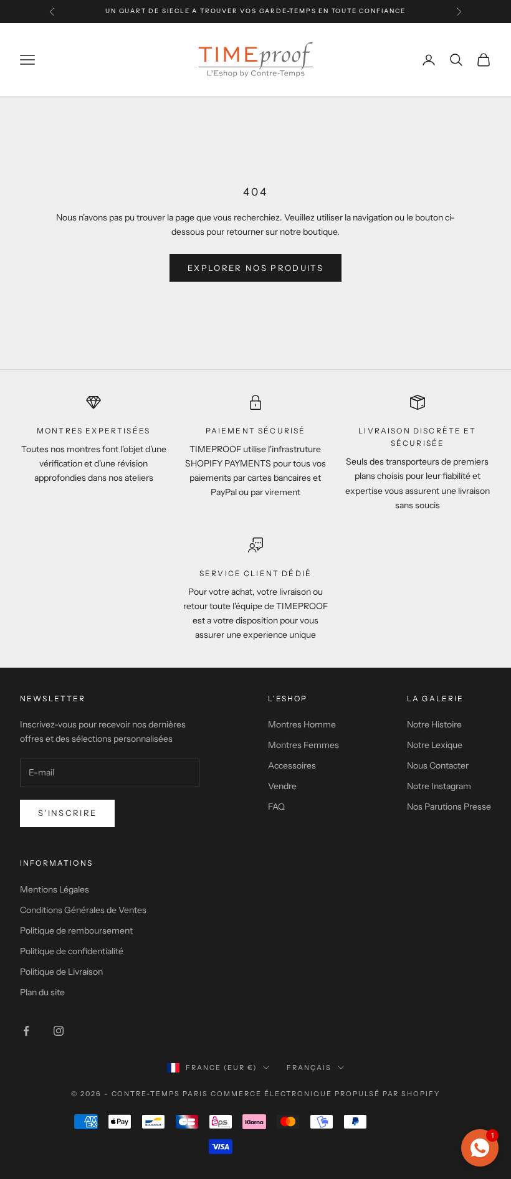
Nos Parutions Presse (449, 806)
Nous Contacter (438, 765)
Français (309, 1067)
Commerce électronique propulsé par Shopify (325, 1093)
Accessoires (292, 765)
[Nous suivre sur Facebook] (26, 1031)
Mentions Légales (54, 889)
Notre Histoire (434, 724)
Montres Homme (302, 724)
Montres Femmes (303, 744)
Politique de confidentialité (71, 951)
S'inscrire (67, 813)
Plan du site (42, 992)
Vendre (282, 786)
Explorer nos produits (255, 268)
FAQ (276, 806)
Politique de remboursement (76, 930)
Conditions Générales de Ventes (83, 910)
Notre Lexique (434, 744)
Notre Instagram (439, 786)
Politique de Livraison (61, 971)
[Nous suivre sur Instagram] (58, 1031)
